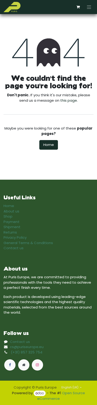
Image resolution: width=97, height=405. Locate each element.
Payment (12, 221)
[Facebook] (10, 365)
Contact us (14, 247)
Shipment (12, 226)
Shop (8, 216)
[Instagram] (37, 365)
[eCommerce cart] (78, 7)
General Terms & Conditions (28, 242)
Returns (10, 232)
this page (68, 100)
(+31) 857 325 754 (26, 352)
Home (48, 144)
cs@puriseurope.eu (27, 346)
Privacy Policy (15, 237)
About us (11, 211)
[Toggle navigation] (89, 6)
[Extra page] (23, 365)
